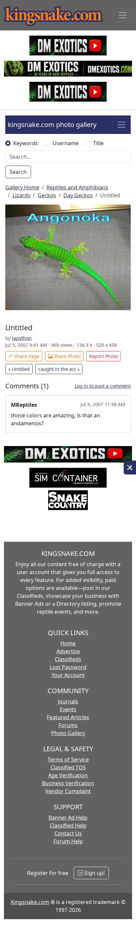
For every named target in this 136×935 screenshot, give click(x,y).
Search (18, 172)
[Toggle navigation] (123, 15)
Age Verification (68, 775)
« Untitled (19, 369)
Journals (68, 701)
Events (68, 709)
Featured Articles (68, 717)
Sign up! (94, 873)
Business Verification (68, 783)
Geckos (47, 195)
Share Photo (66, 356)
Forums (68, 725)
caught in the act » (59, 369)
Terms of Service (68, 759)
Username (65, 143)
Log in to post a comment (103, 386)
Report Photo (103, 356)
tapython (22, 338)
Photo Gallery (68, 733)
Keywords (25, 143)
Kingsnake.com (30, 902)
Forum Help (68, 841)
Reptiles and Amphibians (77, 187)
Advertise (68, 651)
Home (68, 643)
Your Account (68, 675)
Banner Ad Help (68, 817)
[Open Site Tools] (130, 467)
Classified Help (68, 825)
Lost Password (68, 667)
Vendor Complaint (68, 791)
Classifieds (68, 659)
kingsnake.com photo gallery (52, 124)
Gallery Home (22, 187)
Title (98, 143)
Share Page (26, 356)
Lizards (21, 195)
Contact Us (68, 833)
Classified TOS (68, 767)
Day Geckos (78, 195)
